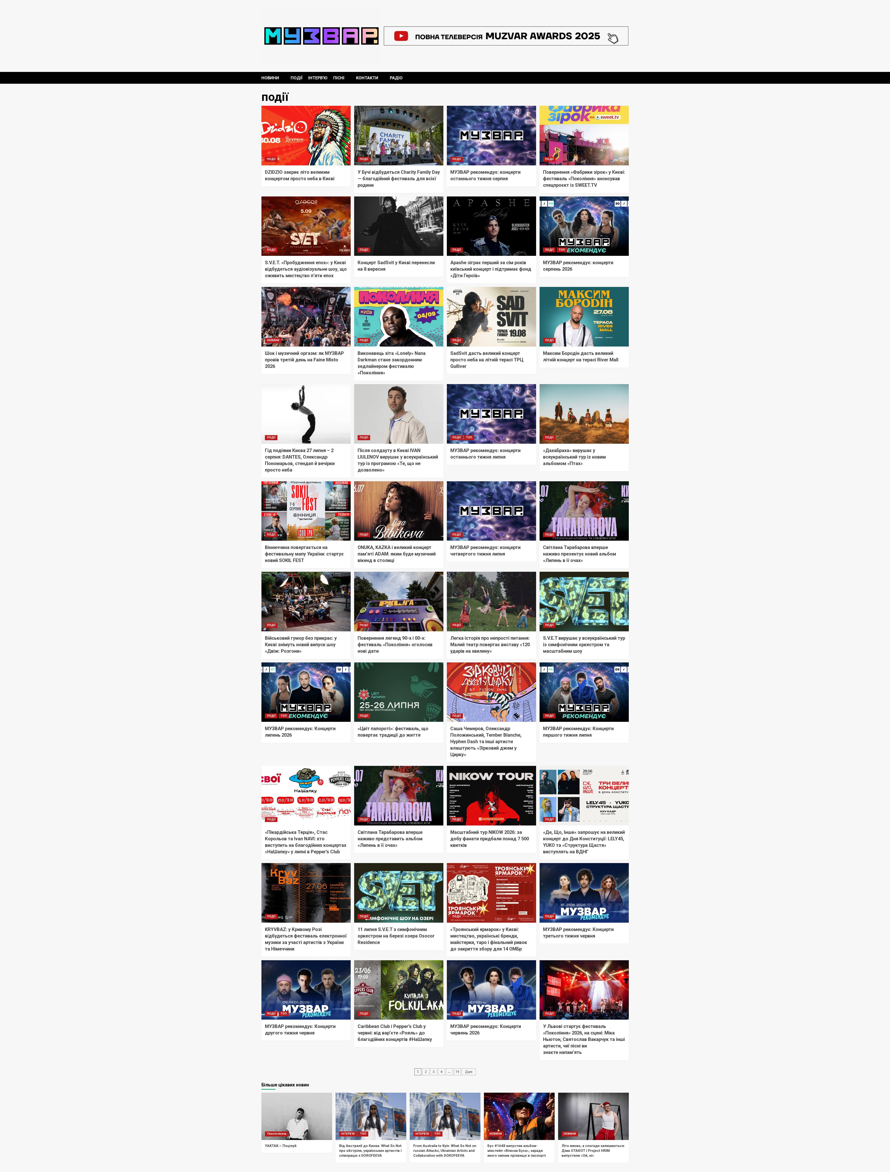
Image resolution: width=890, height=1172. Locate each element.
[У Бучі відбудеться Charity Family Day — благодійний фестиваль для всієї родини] (398, 135)
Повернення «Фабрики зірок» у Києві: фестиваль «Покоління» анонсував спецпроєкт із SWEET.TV (584, 178)
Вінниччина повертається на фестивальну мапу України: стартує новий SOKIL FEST (304, 554)
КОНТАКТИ (367, 77)
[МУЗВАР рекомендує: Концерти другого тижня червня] (306, 990)
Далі (468, 1072)
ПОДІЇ (296, 77)
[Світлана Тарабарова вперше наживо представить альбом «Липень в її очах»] (398, 795)
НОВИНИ (270, 77)
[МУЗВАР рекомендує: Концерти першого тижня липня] (584, 692)
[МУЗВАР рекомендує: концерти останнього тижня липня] (491, 414)
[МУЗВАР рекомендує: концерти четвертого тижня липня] (491, 511)
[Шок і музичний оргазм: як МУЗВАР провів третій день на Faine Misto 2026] (306, 317)
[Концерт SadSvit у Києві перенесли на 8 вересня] (398, 226)
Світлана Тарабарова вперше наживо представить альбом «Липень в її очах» (390, 838)
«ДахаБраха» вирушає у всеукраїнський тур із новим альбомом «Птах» (574, 457)
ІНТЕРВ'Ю (348, 1133)
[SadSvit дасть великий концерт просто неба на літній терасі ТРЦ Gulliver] (491, 317)
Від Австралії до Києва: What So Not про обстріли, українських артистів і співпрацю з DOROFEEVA (370, 1151)
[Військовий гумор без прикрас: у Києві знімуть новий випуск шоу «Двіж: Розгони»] (306, 601)
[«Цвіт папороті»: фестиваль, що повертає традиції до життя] (398, 692)
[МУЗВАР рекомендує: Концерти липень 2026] (306, 692)
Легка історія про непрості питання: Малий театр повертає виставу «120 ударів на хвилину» (490, 644)
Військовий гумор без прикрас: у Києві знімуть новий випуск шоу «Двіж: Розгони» (301, 644)
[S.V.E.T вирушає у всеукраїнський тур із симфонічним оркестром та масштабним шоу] (584, 601)
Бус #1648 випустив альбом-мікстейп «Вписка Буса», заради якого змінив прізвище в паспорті (516, 1151)
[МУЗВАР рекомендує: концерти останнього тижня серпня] (491, 135)
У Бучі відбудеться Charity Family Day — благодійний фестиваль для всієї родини (399, 178)
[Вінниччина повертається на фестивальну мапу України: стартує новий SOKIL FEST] (306, 511)
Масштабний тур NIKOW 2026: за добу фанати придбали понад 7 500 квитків (489, 838)
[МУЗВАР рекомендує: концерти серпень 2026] (584, 226)
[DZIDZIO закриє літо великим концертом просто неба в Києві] (306, 135)
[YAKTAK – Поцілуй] (296, 1116)
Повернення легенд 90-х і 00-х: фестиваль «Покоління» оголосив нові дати (395, 644)
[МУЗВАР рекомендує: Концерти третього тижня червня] (584, 893)
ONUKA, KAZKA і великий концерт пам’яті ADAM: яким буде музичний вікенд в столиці (397, 554)
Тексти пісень (276, 1133)
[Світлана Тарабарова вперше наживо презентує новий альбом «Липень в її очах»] (584, 511)
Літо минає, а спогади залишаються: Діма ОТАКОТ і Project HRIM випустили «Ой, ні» (593, 1151)
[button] (626, 78)
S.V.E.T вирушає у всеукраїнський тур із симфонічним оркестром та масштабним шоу (584, 644)
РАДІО (396, 77)
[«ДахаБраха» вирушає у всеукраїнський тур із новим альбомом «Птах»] (584, 414)
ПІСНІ (338, 77)
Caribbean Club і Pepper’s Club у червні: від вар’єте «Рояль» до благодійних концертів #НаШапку (395, 1033)
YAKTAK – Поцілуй (280, 1146)
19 (457, 1072)
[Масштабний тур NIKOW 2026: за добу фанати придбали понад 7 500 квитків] (491, 795)
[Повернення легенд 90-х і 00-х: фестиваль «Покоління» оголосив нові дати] (398, 601)
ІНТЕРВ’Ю (317, 77)
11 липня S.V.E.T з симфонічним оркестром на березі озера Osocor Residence (396, 936)
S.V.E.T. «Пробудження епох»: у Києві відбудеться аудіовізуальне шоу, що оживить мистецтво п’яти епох (306, 269)
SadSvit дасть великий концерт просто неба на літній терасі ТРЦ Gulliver (486, 359)
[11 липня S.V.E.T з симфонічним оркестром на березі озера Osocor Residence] (398, 893)
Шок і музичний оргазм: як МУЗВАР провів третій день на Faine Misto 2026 (304, 359)
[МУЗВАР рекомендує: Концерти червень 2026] (491, 990)
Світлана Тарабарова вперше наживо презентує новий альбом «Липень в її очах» (579, 554)
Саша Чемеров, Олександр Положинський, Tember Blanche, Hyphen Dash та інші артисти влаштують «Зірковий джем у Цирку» (485, 741)
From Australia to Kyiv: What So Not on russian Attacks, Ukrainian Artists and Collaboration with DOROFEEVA (444, 1151)
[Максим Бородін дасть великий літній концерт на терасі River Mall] (584, 317)
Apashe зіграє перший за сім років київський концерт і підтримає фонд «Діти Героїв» (490, 269)
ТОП (562, 249)
